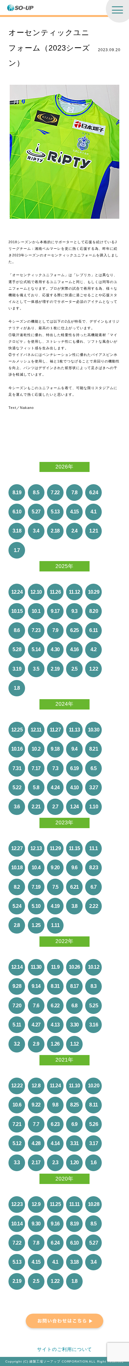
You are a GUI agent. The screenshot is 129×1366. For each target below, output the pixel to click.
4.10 (74, 787)
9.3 (74, 611)
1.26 (55, 1044)
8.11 (93, 1104)
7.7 (36, 1124)
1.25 (36, 925)
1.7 (17, 550)
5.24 (17, 906)
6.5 (93, 768)
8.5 (36, 492)
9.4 (74, 749)
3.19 (17, 669)
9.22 (36, 1104)
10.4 (36, 867)
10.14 (17, 1223)
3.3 (17, 1162)
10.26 (74, 967)
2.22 (93, 906)
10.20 (93, 1085)
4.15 (74, 511)
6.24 (93, 492)
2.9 (36, 1044)
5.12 (17, 1143)
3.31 (74, 1143)
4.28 (36, 1143)
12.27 (17, 848)
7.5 (55, 887)
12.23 (17, 1204)
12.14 (17, 967)
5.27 (36, 511)
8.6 (17, 630)
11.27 (55, 729)
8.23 (93, 867)
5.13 (55, 511)
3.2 (17, 1044)
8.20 (93, 611)
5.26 (93, 1124)
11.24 (55, 1085)
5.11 (17, 1024)
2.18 (55, 530)
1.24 (74, 806)
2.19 (55, 669)
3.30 (74, 1024)
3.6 (17, 806)
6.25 (74, 630)
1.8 (17, 688)
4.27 (36, 1024)
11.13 (74, 729)
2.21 (36, 806)
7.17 (36, 768)
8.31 (55, 986)
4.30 (55, 649)
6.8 (74, 1005)
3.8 (74, 906)
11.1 (93, 848)
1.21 (93, 530)
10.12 (93, 967)
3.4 (36, 530)
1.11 (55, 925)
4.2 (93, 649)
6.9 (74, 1124)
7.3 (55, 768)
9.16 (55, 1223)
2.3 (55, 1162)
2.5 (74, 669)
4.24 (55, 787)
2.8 (17, 925)
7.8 (74, 492)
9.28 (17, 986)
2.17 (36, 1162)
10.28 (93, 1204)
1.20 (74, 1162)
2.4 (74, 530)
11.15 (74, 848)
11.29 (55, 848)
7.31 (17, 768)
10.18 (17, 867)
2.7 (55, 806)
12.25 (17, 729)
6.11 (93, 630)
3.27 (93, 787)
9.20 (55, 867)
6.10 (17, 511)
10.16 (17, 749)
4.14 (55, 1143)
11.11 (74, 1204)
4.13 (55, 1024)
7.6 (36, 1005)
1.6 (93, 1162)
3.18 (17, 530)
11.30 (36, 967)
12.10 (36, 592)
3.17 (93, 1143)
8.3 (93, 986)
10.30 (93, 729)
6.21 (74, 887)
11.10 (74, 1085)
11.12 (74, 592)
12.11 (36, 729)
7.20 (17, 1005)
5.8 (36, 787)
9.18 (55, 749)
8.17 (74, 986)
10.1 (36, 611)
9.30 (36, 1223)
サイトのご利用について (64, 1349)
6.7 (93, 887)
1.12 (74, 1044)
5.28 (17, 649)
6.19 (74, 768)
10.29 (93, 592)
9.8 (55, 1104)
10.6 (17, 1104)
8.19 (17, 492)
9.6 (74, 867)
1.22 (93, 669)
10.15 (17, 611)
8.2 (17, 887)
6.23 (55, 1124)
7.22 (55, 492)
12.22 (17, 1085)
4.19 (55, 906)
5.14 (36, 649)
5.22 (17, 787)
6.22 (55, 1005)
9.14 (36, 986)
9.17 (55, 611)
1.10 (93, 806)
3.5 (36, 669)
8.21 (93, 749)
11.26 (55, 592)
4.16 (74, 649)
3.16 (93, 1024)
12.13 (36, 848)
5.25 (93, 1005)
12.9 (36, 1204)
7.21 (17, 1124)
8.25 (74, 1104)
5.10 (36, 906)
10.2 (36, 749)
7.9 (55, 630)
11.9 (55, 967)
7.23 (36, 630)
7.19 (36, 887)
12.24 (17, 592)
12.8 (36, 1085)
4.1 (93, 511)
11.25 (55, 1204)
